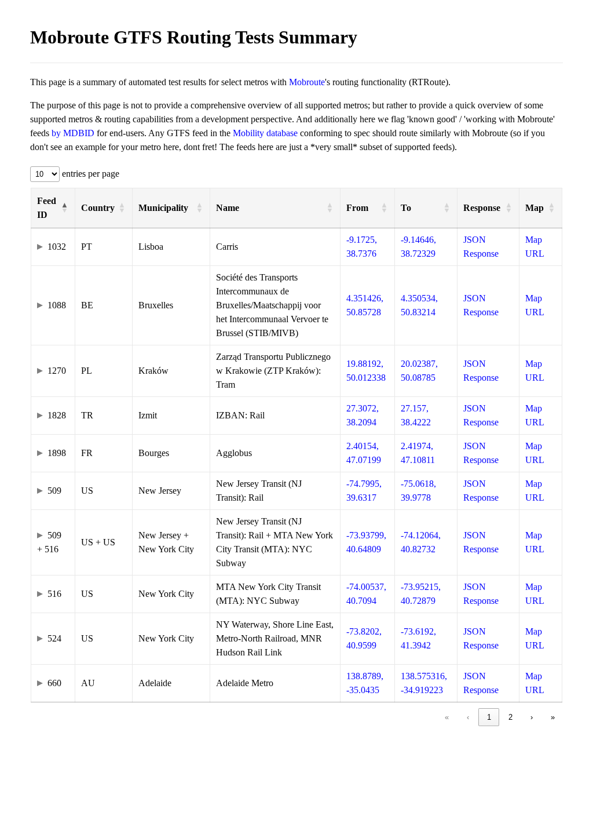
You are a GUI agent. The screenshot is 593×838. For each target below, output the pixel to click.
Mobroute (307, 82)
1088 (56, 305)
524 (54, 638)
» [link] (553, 717)
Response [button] (481, 208)
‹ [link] (468, 717)
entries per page (89, 173)
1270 (56, 371)
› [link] (531, 717)
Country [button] (98, 208)
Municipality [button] (163, 208)
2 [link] (510, 717)
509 (54, 490)
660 (54, 683)
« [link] (447, 717)
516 (54, 594)
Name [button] (227, 208)
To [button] (406, 208)
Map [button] (534, 208)
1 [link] (489, 717)
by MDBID (73, 133)
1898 (56, 453)
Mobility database (265, 133)
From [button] (357, 208)
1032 (56, 247)
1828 (56, 415)
